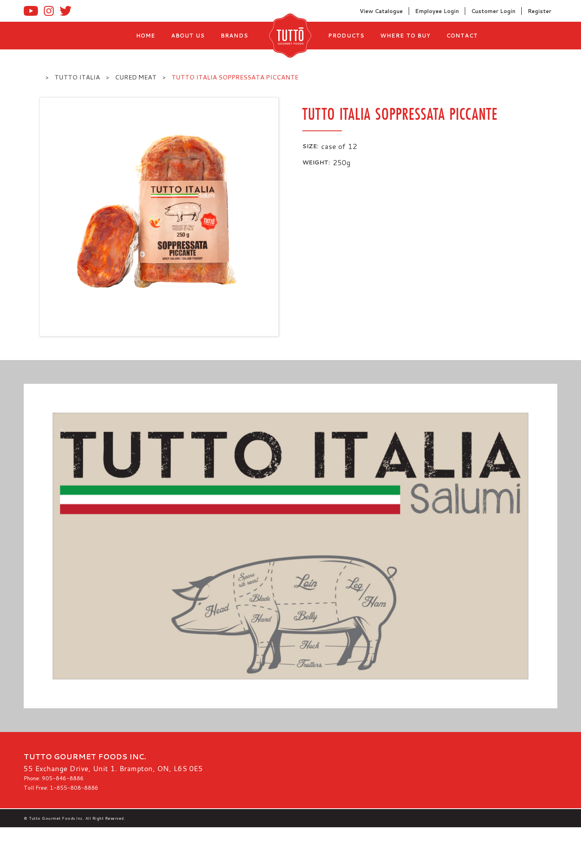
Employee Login (437, 11)
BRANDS (234, 35)
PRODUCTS (346, 35)
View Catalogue (381, 11)
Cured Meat (136, 76)
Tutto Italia (77, 76)
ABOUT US (188, 35)
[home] (288, 35)
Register (539, 11)
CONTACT (462, 35)
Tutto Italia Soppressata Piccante (235, 76)
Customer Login (493, 11)
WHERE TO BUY (405, 35)
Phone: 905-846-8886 (54, 778)
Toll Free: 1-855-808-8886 (61, 788)
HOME (145, 35)
